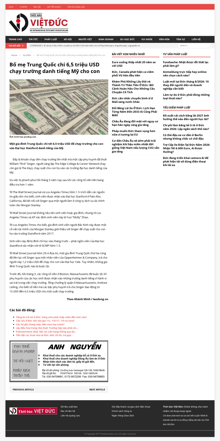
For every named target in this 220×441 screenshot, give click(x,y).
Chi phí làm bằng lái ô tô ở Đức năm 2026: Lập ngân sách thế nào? (186, 127)
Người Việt (85, 39)
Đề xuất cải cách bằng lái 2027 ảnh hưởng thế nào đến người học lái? (186, 117)
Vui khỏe (146, 39)
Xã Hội (68, 39)
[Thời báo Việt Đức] (38, 23)
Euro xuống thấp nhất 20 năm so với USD (134, 64)
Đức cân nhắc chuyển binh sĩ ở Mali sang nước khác (132, 100)
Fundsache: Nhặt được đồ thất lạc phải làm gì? (186, 64)
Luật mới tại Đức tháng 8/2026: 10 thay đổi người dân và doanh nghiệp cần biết (186, 85)
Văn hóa (164, 39)
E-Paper (23, 7)
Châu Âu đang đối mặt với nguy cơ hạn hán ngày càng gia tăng (135, 123)
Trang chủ (15, 39)
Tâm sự (180, 39)
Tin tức (33, 39)
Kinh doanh (106, 39)
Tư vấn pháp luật (175, 54)
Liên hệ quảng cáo (76, 7)
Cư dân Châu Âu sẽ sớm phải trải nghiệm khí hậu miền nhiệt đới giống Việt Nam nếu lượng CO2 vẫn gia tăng (135, 146)
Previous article (23, 389)
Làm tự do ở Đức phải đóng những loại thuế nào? (186, 96)
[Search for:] (194, 45)
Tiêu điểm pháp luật (176, 107)
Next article (97, 389)
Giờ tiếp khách (54, 7)
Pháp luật (50, 39)
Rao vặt (37, 7)
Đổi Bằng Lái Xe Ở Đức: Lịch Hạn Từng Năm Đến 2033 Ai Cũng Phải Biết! (134, 111)
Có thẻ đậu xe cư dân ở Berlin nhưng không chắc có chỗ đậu (183, 136)
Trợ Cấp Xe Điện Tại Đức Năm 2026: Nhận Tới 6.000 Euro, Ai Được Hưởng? (186, 148)
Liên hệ (196, 39)
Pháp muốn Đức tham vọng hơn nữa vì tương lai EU (133, 132)
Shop (11, 7)
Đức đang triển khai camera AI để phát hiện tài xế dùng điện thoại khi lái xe (185, 161)
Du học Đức (127, 39)
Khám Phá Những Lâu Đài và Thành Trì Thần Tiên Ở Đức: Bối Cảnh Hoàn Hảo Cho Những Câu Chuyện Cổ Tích (133, 87)
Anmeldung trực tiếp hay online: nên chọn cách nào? (185, 73)
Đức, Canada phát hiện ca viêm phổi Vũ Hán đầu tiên (133, 73)
